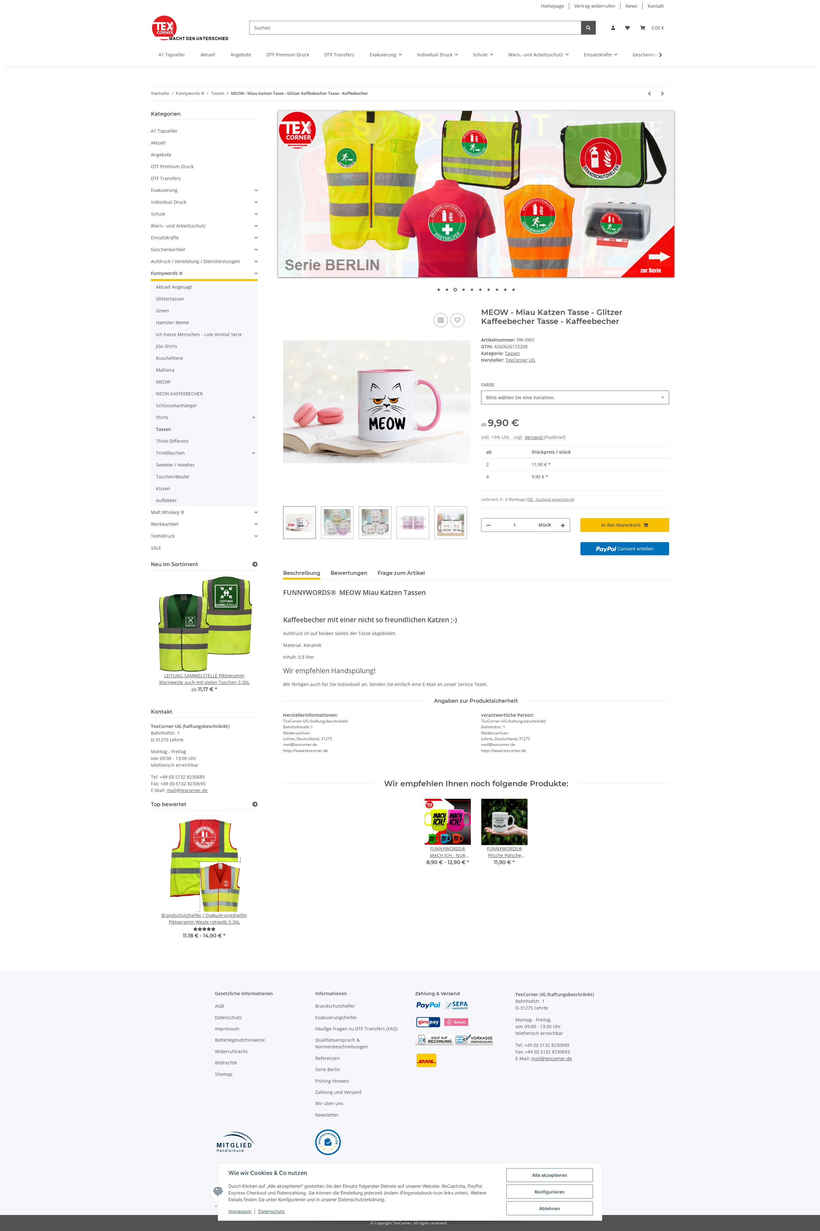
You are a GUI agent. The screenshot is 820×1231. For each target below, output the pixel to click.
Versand (534, 437)
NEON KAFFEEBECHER (179, 394)
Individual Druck (168, 202)
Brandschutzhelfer (335, 1006)
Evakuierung (164, 190)
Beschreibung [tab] (301, 573)
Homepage (552, 6)
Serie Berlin (327, 1069)
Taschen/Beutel (172, 477)
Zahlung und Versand (338, 1092)
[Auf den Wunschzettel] (457, 320)
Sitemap (224, 1074)
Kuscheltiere (169, 358)
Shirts (162, 417)
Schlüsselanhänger (176, 405)
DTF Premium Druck (172, 166)
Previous (166, 638)
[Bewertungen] (204, 929)
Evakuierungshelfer (336, 1017)
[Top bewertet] (255, 804)
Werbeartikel (164, 524)
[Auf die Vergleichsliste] (441, 320)
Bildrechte (226, 1063)
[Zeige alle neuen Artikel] (255, 564)
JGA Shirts (166, 346)
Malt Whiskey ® (167, 512)
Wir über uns (329, 1103)
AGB (219, 1006)
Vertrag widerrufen (594, 6)
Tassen (512, 353)
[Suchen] (588, 28)
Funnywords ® (167, 273)
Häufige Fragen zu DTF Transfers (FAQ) (356, 1029)
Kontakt (656, 6)
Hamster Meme (172, 322)
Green (162, 311)
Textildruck (163, 536)
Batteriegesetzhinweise (240, 1040)
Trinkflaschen (170, 453)
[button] (613, 28)
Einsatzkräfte (165, 238)
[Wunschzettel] (627, 28)
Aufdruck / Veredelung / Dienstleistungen (195, 261)
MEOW (163, 382)
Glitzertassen (170, 299)
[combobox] (575, 397)
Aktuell (158, 143)
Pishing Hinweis (332, 1081)
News (631, 6)
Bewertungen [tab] (349, 573)
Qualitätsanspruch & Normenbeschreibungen (341, 1043)
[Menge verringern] (488, 525)
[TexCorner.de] (190, 28)
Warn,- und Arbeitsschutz (178, 226)
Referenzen (327, 1058)
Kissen (163, 488)
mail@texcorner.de (187, 790)
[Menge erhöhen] (563, 525)
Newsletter (327, 1115)
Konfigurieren (550, 1191)
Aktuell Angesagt (174, 287)
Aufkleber (166, 500)
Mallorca (165, 370)
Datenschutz (228, 1017)
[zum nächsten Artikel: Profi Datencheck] (662, 93)
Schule (158, 214)
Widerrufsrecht (231, 1051)
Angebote (161, 155)
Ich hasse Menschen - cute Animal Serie (199, 334)
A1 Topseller (164, 131)
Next (241, 638)
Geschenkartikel (168, 249)
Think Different (172, 441)
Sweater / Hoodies (175, 465)
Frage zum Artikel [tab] (401, 573)
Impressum (227, 1029)
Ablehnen (549, 1208)
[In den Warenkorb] (288, 304)
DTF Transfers (166, 178)
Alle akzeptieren (549, 1175)
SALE (156, 548)
